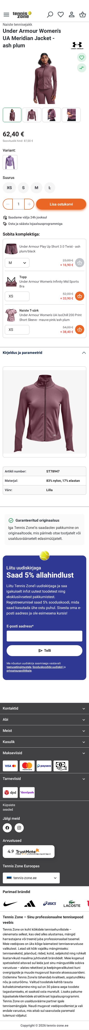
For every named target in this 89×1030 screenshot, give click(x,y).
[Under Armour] (77, 45)
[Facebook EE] (7, 827)
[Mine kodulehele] (22, 14)
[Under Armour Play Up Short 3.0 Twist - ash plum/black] (11, 249)
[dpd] (10, 792)
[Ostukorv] (82, 14)
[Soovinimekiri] (60, 14)
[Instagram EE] (19, 827)
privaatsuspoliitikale (19, 670)
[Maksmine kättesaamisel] (60, 765)
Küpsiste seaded (7, 807)
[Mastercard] (27, 765)
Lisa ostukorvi (61, 204)
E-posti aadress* (20, 626)
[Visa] (10, 765)
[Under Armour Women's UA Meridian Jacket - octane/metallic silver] (10, 162)
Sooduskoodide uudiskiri (47, 667)
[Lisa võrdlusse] (81, 67)
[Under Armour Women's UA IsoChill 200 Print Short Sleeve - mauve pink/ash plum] (11, 315)
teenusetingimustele (19, 667)
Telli (47, 650)
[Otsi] (49, 14)
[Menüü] (6, 14)
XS (11, 189)
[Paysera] (44, 765)
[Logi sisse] (71, 14)
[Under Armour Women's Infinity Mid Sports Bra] (11, 281)
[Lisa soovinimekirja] (81, 57)
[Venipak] (27, 792)
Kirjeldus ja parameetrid (22, 352)
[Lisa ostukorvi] (79, 296)
